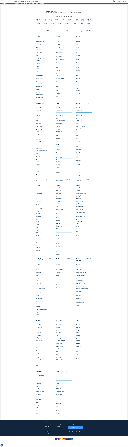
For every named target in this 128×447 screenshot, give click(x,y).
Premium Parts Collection (60, 391)
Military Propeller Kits (59, 115)
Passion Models (78, 149)
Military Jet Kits (58, 113)
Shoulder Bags (78, 346)
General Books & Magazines (81, 280)
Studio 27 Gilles (58, 229)
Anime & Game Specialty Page (41, 113)
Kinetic (57, 141)
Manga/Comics (78, 269)
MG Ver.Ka (38, 47)
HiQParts (37, 303)
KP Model (57, 143)
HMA (57, 139)
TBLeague (77, 83)
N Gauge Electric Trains (80, 191)
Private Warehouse (59, 422)
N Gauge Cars (78, 198)
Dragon (77, 138)
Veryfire (37, 235)
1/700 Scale (38, 252)
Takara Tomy (58, 98)
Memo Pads (38, 400)
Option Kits (58, 50)
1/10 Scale (58, 282)
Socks (77, 337)
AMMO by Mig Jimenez (80, 132)
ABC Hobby (58, 277)
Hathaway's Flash (39, 87)
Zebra (37, 416)
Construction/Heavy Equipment (61, 199)
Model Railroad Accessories (80, 214)
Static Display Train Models (80, 212)
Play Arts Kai (78, 50)
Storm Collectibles (79, 80)
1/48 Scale (78, 169)
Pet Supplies (58, 352)
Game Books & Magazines (80, 275)
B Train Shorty (78, 219)
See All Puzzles (38, 324)
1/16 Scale (78, 164)
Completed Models (59, 123)
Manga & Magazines (39, 129)
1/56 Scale (78, 170)
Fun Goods (58, 330)
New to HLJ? (23, 3)
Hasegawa (58, 138)
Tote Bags (77, 345)
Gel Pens (37, 386)
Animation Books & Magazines (81, 270)
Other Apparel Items (79, 356)
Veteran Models (38, 237)
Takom (77, 155)
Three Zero (78, 84)
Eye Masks (78, 352)
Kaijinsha (37, 221)
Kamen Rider (58, 70)
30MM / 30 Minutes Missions (61, 56)
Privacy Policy (47, 433)
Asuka (77, 135)
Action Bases (38, 68)
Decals (57, 121)
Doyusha (37, 295)
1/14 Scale (58, 285)
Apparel (37, 71)
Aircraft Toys (58, 126)
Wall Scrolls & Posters (39, 128)
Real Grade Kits (38, 44)
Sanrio (37, 355)
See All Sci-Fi (58, 34)
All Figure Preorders (39, 109)
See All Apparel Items (79, 324)
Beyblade (57, 62)
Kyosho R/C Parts (59, 273)
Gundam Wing (38, 92)
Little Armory (78, 46)
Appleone (37, 357)
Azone (57, 400)
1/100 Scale (58, 167)
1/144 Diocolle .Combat (40, 69)
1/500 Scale (58, 173)
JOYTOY (77, 68)
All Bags (77, 341)
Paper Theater (78, 298)
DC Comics (58, 64)
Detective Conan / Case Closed (41, 345)
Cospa (77, 360)
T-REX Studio (78, 154)
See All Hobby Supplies (40, 262)
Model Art (57, 144)
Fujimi (37, 218)
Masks (77, 351)
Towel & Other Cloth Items (60, 337)
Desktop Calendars (59, 348)
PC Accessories (58, 341)
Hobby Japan (58, 223)
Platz (57, 147)
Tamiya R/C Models (59, 269)
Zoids (57, 87)
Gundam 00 (38, 95)
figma (77, 44)
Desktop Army (78, 41)
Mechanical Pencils (39, 381)
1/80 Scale (78, 238)
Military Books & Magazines (80, 285)
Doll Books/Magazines (59, 397)
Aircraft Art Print (58, 128)
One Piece (37, 350)
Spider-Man (78, 57)
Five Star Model (38, 214)
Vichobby (37, 314)
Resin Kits (57, 42)
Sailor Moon (38, 164)
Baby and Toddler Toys (60, 357)
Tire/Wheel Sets (58, 201)
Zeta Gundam (38, 80)
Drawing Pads (38, 399)
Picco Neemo (58, 389)
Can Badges (38, 134)
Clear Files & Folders (59, 343)
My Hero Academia (39, 159)
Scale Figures (38, 115)
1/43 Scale (58, 246)
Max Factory (58, 95)
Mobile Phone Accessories (60, 340)
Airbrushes (38, 278)
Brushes (37, 280)
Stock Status (47, 429)
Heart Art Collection (39, 363)
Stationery (37, 131)
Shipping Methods (47, 426)
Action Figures (58, 46)
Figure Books (78, 277)
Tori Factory (78, 158)
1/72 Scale (58, 166)
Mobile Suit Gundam (39, 75)
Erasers (37, 396)
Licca (57, 386)
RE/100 (37, 55)
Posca (37, 410)
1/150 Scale (58, 254)
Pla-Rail (77, 218)
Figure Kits (38, 120)
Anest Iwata (38, 293)
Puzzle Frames (38, 332)
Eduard (57, 135)
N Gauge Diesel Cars (79, 201)
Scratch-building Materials (40, 289)
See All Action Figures (79, 34)
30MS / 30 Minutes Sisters (60, 59)
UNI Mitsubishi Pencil (39, 415)
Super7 (77, 81)
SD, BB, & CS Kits (39, 52)
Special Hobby (58, 154)
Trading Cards (38, 139)
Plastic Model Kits (59, 41)
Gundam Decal (38, 61)
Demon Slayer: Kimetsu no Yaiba (41, 150)
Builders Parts (38, 63)
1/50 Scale (58, 248)
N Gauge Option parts (79, 209)
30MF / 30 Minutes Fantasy (60, 57)
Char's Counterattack (39, 83)
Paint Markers (38, 283)
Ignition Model (58, 225)
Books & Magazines (39, 72)
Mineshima (38, 306)
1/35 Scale (78, 95)
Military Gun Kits (79, 117)
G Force (57, 278)
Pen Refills (38, 389)
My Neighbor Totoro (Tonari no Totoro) (42, 348)
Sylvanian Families (59, 396)
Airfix (57, 133)
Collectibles (38, 60)
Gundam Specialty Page (40, 41)
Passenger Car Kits (59, 191)
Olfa (36, 307)
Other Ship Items (39, 204)
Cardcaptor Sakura (39, 148)
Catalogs (77, 281)
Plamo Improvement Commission (41, 309)
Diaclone (77, 42)
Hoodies (77, 332)
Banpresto (37, 171)
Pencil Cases (38, 405)
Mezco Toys (78, 73)
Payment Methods (47, 428)
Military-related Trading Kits (80, 126)
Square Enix (78, 78)
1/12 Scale (78, 90)
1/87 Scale (58, 252)
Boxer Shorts (78, 335)
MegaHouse (38, 174)
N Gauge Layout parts (79, 207)
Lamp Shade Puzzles (39, 337)
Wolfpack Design (59, 157)
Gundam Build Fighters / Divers (41, 99)
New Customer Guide (48, 424)
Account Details (59, 424)
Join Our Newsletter (17, 3)
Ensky (37, 360)
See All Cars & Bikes (59, 183)
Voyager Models (78, 160)
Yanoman (37, 367)
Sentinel (57, 96)
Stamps (57, 345)
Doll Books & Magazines (80, 278)
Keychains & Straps (39, 126)
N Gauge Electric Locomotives (81, 193)
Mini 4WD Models (59, 195)
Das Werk (77, 136)
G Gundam (38, 91)
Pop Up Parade (38, 141)
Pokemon (37, 161)
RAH (77, 52)
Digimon (37, 151)
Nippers (37, 269)
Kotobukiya (58, 93)
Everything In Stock (39, 38)
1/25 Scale (58, 243)
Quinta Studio (58, 149)
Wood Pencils (38, 393)
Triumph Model (38, 232)
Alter (37, 168)
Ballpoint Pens (38, 383)
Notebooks (38, 397)
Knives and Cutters (39, 273)
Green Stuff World (39, 298)
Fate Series (38, 156)
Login (120, 1)
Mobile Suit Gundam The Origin (41, 76)
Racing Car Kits (58, 190)
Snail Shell (78, 76)
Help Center (37, 3)
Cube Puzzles (38, 335)
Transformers (58, 84)
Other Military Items (79, 129)
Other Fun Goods (59, 359)
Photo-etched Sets (59, 118)
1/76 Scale (58, 251)
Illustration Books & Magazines (81, 272)
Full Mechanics (38, 57)
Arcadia (77, 59)
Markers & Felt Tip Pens (40, 391)
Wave (37, 315)
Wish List (41, 3)
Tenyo (37, 365)
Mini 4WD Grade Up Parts (60, 196)
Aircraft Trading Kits (59, 117)
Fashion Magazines (79, 274)
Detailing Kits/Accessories (60, 120)
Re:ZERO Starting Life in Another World (42, 162)
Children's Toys (58, 356)
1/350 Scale (38, 248)
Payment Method (59, 428)
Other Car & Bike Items (60, 210)
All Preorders (38, 36)
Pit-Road (37, 224)
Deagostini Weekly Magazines (81, 300)
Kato (77, 223)
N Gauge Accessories (79, 210)
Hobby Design (58, 221)
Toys (57, 354)
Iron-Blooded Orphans (39, 97)
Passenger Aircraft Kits (60, 124)
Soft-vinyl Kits (58, 44)
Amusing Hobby (78, 133)
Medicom (77, 72)
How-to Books (78, 291)
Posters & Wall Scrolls (59, 346)
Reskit (57, 151)
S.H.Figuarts (78, 55)
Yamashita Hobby (39, 238)
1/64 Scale (58, 249)
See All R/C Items (59, 262)
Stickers (57, 335)
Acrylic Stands (38, 124)
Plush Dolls (38, 121)
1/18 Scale (78, 91)
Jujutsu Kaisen (38, 158)
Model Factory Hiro (59, 226)
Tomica (57, 213)
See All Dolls (58, 375)
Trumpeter (37, 233)
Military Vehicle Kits (79, 113)
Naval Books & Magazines (80, 286)
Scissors (37, 404)
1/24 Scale (78, 93)
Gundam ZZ (38, 81)
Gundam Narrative (39, 86)
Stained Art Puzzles (39, 341)
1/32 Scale (58, 162)
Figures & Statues (59, 47)
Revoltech (77, 53)
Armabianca (78, 358)
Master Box (78, 143)
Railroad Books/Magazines (80, 216)
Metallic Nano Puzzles (39, 340)
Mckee (37, 412)
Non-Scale (78, 87)
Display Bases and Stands (40, 288)
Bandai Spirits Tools (39, 66)
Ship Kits (37, 190)
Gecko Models (78, 141)
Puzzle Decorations (39, 338)
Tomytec (77, 229)
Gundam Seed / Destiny (40, 94)
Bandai (57, 90)
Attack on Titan (38, 147)
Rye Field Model (78, 152)
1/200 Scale (58, 170)
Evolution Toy (78, 64)
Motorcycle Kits (58, 193)
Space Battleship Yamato (60, 78)
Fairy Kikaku (38, 211)
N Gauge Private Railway (80, 196)
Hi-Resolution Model (39, 53)
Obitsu (57, 404)
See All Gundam (38, 34)
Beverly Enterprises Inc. (40, 359)
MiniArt (77, 146)
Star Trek (57, 80)
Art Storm (77, 61)
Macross (57, 72)
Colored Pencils (38, 394)
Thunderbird (58, 83)
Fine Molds (58, 136)
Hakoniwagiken (38, 301)
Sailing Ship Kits (38, 191)
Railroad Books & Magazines (81, 289)
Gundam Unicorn (39, 84)
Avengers (57, 61)
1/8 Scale (57, 235)
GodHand (37, 296)
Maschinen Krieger (59, 73)
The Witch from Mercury (40, 78)
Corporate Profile (59, 429)
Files (37, 270)
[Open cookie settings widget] (1, 445)
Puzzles (37, 330)
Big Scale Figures (39, 117)
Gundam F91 (38, 89)
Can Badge (58, 333)
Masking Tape (38, 272)
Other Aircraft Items (59, 131)
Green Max (78, 226)
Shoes (77, 338)
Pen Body (37, 388)
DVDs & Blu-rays (79, 295)
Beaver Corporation (39, 208)
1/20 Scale (78, 166)
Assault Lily (58, 381)
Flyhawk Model (38, 216)
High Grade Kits (38, 42)
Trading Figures (38, 123)
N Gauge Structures (79, 206)
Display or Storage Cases (40, 286)
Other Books (78, 292)
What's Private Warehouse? (30, 3)
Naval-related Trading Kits (40, 199)
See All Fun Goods (59, 324)
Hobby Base (38, 304)
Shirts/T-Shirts (78, 330)
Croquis (37, 413)
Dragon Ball (38, 153)
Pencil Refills (38, 385)
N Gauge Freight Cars (79, 195)
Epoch (37, 362)
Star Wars (57, 81)
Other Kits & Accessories (40, 58)
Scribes (37, 277)
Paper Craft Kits (78, 296)
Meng (77, 144)
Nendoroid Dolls (58, 388)
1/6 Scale (77, 88)
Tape (37, 402)
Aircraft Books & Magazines (80, 283)
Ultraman (57, 86)
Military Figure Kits (79, 115)
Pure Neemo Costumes (60, 393)
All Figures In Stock (39, 110)
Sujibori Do (38, 311)
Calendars (57, 349)
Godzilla (57, 68)
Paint (37, 281)
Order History (59, 426)
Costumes (78, 354)
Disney (37, 347)
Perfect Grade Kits (39, 49)
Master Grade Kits (39, 46)
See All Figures (38, 107)
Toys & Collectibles (59, 52)
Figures (57, 204)
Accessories (78, 349)
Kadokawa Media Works (80, 304)
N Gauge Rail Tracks (79, 204)
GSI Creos (38, 300)
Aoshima (37, 206)
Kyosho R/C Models (59, 272)
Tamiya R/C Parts (59, 270)
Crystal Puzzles (38, 333)
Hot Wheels (58, 214)
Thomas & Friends (79, 221)
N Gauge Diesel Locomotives (81, 199)
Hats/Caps (78, 340)
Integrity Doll (58, 385)
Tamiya (57, 155)
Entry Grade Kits (38, 50)
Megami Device (58, 76)
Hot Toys (77, 67)
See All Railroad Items (79, 183)
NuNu (57, 228)
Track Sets (78, 124)
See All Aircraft (58, 107)
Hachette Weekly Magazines (81, 302)
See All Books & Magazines (80, 262)
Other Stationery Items (39, 408)
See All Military (78, 107)
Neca (77, 75)
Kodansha (77, 305)
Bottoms (77, 333)
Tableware (37, 137)
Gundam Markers (39, 65)
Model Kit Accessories (59, 49)
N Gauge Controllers (79, 203)
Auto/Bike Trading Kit (59, 207)
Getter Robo (58, 67)
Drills (37, 275)
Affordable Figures (39, 118)
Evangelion (58, 65)
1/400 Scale (58, 172)
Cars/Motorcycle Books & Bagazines (82, 288)
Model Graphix (58, 146)
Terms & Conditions (48, 431)
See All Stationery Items (40, 375)
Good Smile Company (59, 91)
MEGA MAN (58, 75)
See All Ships (38, 183)
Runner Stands (38, 285)
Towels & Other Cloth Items (40, 136)
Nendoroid (77, 49)
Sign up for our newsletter (75, 427)
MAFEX (77, 47)
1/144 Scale (58, 169)
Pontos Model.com (39, 225)
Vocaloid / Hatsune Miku (40, 166)
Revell (57, 152)
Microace (77, 225)
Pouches (37, 407)
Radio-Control (38, 201)
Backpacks (78, 343)
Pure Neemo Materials (59, 394)
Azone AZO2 (58, 383)
